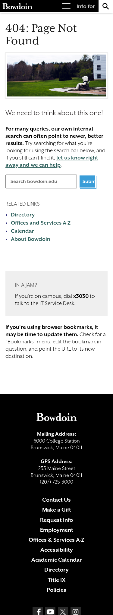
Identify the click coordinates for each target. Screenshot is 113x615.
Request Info (56, 520)
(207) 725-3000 (56, 482)
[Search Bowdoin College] (106, 6)
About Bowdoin (30, 239)
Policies (56, 590)
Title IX (56, 580)
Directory (23, 215)
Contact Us (56, 500)
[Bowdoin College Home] (17, 6)
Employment (56, 530)
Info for (86, 6)
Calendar (22, 231)
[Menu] (66, 6)
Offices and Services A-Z (41, 223)
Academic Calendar (56, 560)
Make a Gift (56, 509)
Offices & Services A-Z (56, 540)
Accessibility (56, 550)
